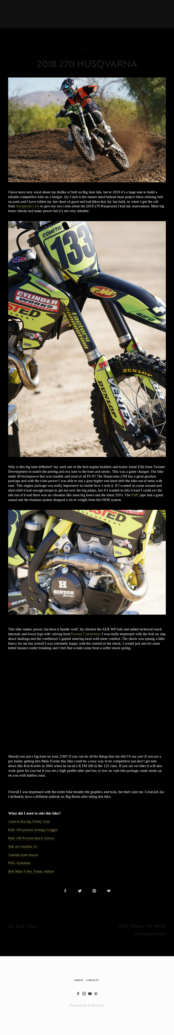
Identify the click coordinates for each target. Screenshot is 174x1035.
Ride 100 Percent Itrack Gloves (31, 838)
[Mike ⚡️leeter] (84, 993)
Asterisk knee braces (23, 855)
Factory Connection (85, 634)
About (79, 980)
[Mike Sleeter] (90, 993)
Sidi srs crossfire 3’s (22, 846)
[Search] (38, 14)
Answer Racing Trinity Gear (29, 821)
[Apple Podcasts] (96, 993)
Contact (92, 980)
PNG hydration (19, 863)
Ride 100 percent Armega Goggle (33, 830)
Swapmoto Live (27, 206)
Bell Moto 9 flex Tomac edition (31, 871)
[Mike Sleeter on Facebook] (78, 993)
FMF (135, 495)
